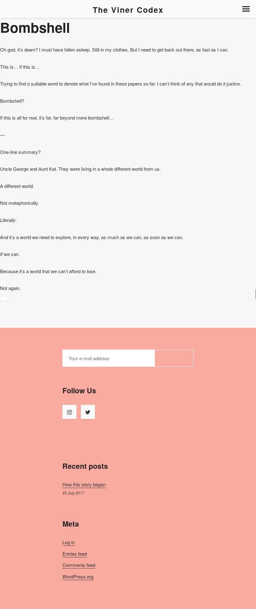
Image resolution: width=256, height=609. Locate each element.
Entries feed (74, 553)
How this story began (84, 484)
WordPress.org (77, 576)
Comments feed (78, 565)
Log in (68, 542)
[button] (246, 9)
